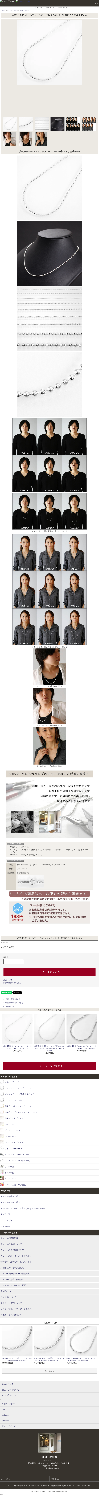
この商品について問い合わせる (14, 1003)
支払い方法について (20, 1486)
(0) (96, 3)
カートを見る (5, 1479)
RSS (85, 1486)
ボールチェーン (24, 10)
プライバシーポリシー (75, 1486)
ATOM (89, 1486)
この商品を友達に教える (11, 999)
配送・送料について (33, 1486)
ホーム (3, 10)
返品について (7, 980)
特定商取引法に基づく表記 (12, 983)
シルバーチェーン (12, 10)
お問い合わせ (55, 1479)
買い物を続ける (8, 1006)
